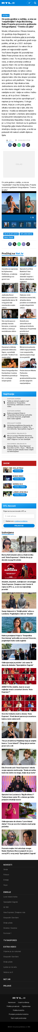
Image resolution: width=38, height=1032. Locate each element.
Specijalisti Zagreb (10, 902)
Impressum (12, 1002)
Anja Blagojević (11, 234)
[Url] (28, 145)
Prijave (7, 986)
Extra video (9, 947)
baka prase (8, 237)
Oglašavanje (26, 1006)
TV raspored (10, 940)
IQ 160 (6, 907)
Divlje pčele (7, 923)
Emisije (6, 880)
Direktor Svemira (10, 928)
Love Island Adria (10, 897)
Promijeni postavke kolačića (18, 1014)
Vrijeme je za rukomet (12, 951)
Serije (5, 869)
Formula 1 (7, 933)
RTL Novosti (9, 506)
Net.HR (6, 979)
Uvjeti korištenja (23, 1002)
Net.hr (20, 253)
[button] (6, 224)
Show (6, 463)
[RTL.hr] (8, 3)
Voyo (5, 885)
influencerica (26, 234)
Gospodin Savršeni (10, 918)
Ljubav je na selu (10, 967)
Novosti (7, 865)
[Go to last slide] (5, 203)
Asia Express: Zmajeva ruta (14, 912)
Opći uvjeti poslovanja (18, 1018)
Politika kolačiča (18, 1010)
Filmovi (6, 875)
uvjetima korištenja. (21, 521)
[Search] (35, 3)
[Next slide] (33, 203)
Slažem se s (17, 521)
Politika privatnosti (13, 1006)
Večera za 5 (8, 972)
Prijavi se (19, 526)
